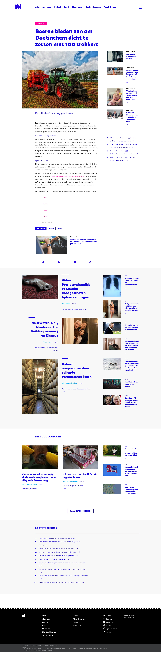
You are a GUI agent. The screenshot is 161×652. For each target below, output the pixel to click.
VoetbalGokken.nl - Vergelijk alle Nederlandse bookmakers (38, 650)
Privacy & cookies (79, 619)
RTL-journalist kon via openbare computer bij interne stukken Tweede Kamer (62, 564)
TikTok (108, 632)
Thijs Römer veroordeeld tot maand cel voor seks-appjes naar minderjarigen (59, 543)
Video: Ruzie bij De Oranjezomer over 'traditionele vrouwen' (122, 159)
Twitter (108, 615)
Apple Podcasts (111, 628)
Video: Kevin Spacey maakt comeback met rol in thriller (57, 538)
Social (45, 197)
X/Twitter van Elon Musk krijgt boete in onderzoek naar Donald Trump (123, 139)
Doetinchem (41, 228)
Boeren (51, 228)
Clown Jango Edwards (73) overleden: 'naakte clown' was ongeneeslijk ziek (63, 575)
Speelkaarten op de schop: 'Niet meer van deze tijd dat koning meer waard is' (124, 146)
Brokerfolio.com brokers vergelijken (32, 649)
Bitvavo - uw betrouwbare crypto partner (55, 649)
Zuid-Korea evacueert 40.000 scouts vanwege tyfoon (57, 555)
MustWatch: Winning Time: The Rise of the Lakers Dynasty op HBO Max (62, 569)
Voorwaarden (77, 625)
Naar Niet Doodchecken (80, 511)
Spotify (108, 625)
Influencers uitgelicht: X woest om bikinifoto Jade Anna (56, 548)
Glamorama (77, 7)
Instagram (109, 622)
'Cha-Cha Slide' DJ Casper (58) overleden (52, 559)
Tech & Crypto (110, 7)
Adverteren (76, 622)
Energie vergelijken (36, 646)
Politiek (57, 7)
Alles (37, 7)
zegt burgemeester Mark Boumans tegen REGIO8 (67, 176)
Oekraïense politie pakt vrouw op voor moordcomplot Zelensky (59, 582)
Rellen (60, 228)
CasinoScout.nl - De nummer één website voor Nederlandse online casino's (88, 649)
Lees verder (67, 245)
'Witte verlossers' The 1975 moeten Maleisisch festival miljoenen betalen (122, 152)
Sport (66, 7)
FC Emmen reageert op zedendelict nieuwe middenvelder (58, 552)
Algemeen (46, 7)
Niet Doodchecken (93, 7)
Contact (75, 615)
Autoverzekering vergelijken (52, 646)
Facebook (109, 619)
